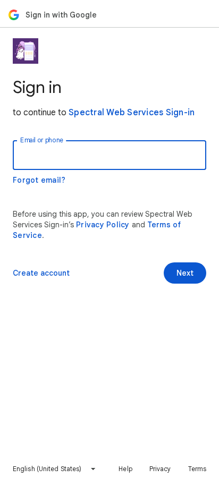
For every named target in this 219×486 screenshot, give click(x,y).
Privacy (160, 469)
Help (125, 469)
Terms (197, 469)
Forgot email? (39, 180)
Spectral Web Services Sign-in (132, 112)
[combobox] (54, 469)
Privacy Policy (103, 224)
